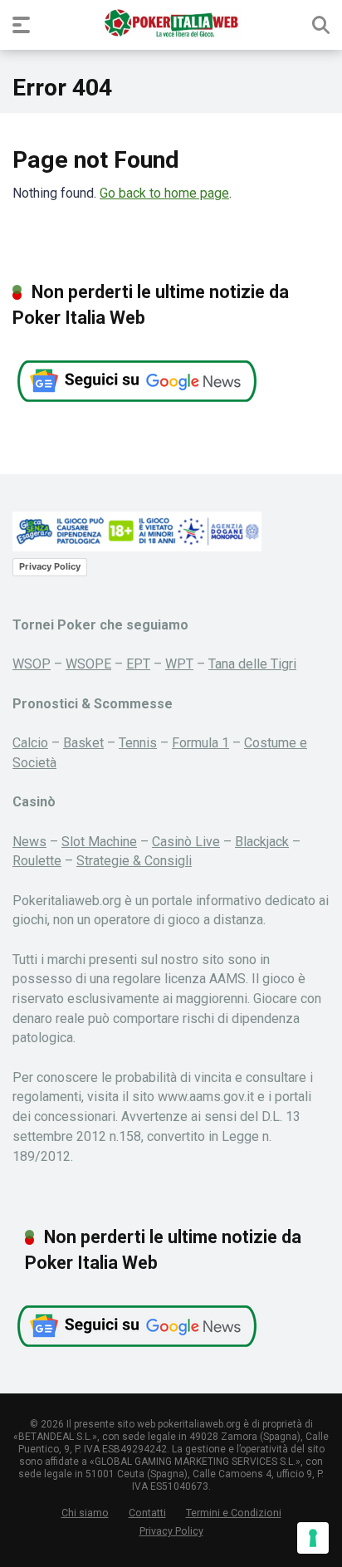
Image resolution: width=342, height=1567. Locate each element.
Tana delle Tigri (252, 664)
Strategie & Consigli (134, 861)
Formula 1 (200, 743)
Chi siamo (85, 1512)
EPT (138, 664)
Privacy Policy (50, 566)
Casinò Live (186, 842)
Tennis (138, 743)
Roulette (36, 861)
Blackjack (262, 842)
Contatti (147, 1512)
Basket (83, 743)
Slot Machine (99, 842)
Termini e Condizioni (233, 1512)
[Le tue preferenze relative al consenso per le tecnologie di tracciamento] (313, 1538)
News (29, 842)
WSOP (31, 664)
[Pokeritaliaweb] (170, 24)
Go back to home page (164, 193)
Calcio (30, 743)
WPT (179, 664)
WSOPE (88, 664)
